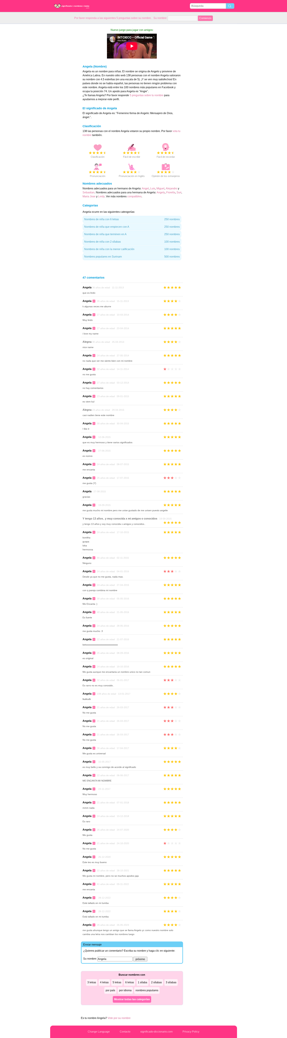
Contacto (125, 1031)
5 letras (117, 982)
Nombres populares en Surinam (132, 256)
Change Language (99, 1031)
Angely (161, 192)
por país (110, 990)
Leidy (101, 196)
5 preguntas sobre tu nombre (147, 95)
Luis (152, 188)
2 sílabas (156, 982)
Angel (145, 188)
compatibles (134, 196)
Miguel (160, 188)
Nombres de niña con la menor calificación (132, 249)
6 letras (129, 982)
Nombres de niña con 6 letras (132, 219)
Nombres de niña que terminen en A (132, 234)
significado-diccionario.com (156, 1031)
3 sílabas (171, 982)
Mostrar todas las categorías (132, 999)
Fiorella (170, 192)
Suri (179, 192)
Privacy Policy (191, 1031)
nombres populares (147, 990)
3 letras (91, 982)
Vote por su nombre (119, 1018)
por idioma (125, 990)
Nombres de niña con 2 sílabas (132, 241)
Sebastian (89, 192)
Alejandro (171, 188)
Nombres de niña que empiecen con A (132, 226)
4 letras (104, 982)
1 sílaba (142, 982)
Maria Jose (89, 196)
